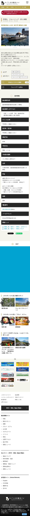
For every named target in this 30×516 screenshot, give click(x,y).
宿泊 (4, 437)
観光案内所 (3, 399)
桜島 (13, 71)
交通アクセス (7, 439)
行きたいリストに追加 (18, 82)
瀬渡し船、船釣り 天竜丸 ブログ (14, 228)
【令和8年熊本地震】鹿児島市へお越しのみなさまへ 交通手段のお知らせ (15, 12)
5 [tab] (21, 46)
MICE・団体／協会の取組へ (14, 408)
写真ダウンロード (19, 397)
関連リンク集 (18, 399)
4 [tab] (16, 46)
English (5, 480)
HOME (2, 7)
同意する (24, 514)
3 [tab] (11, 46)
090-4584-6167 (6, 209)
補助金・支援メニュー (9, 464)
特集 (4, 418)
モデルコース (7, 431)
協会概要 (17, 395)
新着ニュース (7, 444)
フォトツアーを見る (17, 87)
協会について (7, 456)
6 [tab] (26, 46)
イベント (5, 434)
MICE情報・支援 (8, 458)
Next (26, 37)
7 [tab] (14, 48)
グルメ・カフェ (7, 426)
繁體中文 (5, 485)
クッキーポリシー (23, 511)
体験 (7, 7)
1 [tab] (2, 46)
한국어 (5, 488)
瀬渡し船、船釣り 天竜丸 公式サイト (15, 226)
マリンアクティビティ (17, 74)
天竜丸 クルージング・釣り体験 (18, 7)
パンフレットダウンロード (7, 397)
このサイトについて (6, 395)
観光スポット (7, 421)
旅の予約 (5, 442)
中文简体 (5, 483)
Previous (3, 37)
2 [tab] (6, 46)
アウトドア (23, 77)
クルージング (15, 77)
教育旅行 (5, 461)
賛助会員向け (7, 466)
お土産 (5, 429)
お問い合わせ (4, 402)
